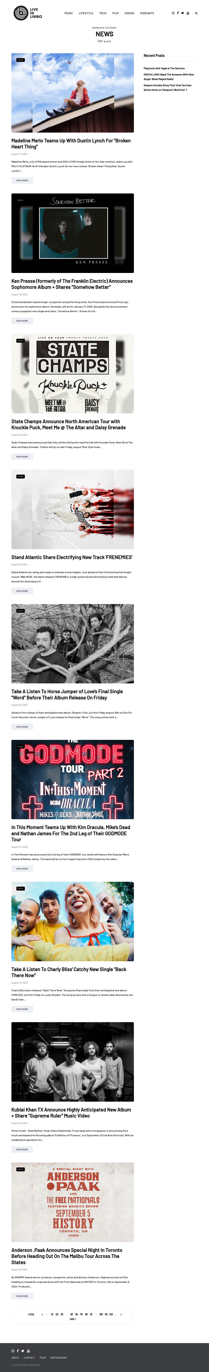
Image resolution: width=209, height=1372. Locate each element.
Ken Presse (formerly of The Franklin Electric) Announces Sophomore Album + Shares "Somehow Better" (72, 284)
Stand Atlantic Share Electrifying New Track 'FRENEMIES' (71, 557)
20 (57, 1314)
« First (31, 1314)
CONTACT (29, 1357)
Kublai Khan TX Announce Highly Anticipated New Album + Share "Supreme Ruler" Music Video (71, 1113)
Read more (22, 180)
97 (91, 1314)
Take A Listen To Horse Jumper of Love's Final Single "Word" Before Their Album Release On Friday (67, 694)
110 (106, 1314)
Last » (73, 1318)
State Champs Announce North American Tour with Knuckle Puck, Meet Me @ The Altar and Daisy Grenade (68, 424)
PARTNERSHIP (58, 1357)
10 (52, 1314)
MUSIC (68, 13)
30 (62, 1314)
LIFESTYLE (86, 13)
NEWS (21, 60)
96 (86, 1314)
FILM (115, 13)
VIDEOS (129, 13)
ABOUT (15, 1357)
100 (101, 1314)
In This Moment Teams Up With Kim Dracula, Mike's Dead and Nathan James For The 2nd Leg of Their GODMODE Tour (70, 833)
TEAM (42, 1357)
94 (76, 1314)
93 (72, 1314)
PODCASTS (147, 13)
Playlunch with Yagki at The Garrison (164, 68)
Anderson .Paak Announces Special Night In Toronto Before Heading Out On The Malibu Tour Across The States (66, 1256)
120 (111, 1314)
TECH (102, 13)
